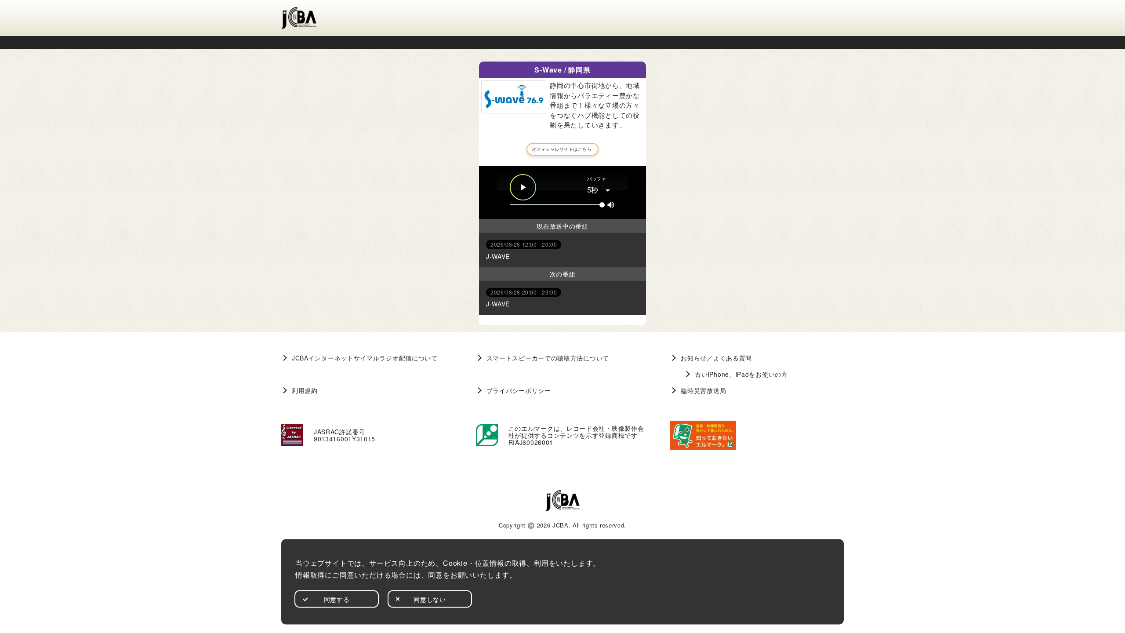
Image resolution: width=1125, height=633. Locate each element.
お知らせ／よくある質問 (716, 357)
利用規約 (305, 390)
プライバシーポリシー (518, 390)
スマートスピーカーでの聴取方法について (547, 357)
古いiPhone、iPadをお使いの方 (741, 374)
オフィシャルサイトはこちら (562, 149)
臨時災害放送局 (703, 390)
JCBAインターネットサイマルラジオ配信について (365, 357)
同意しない (430, 598)
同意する (337, 598)
